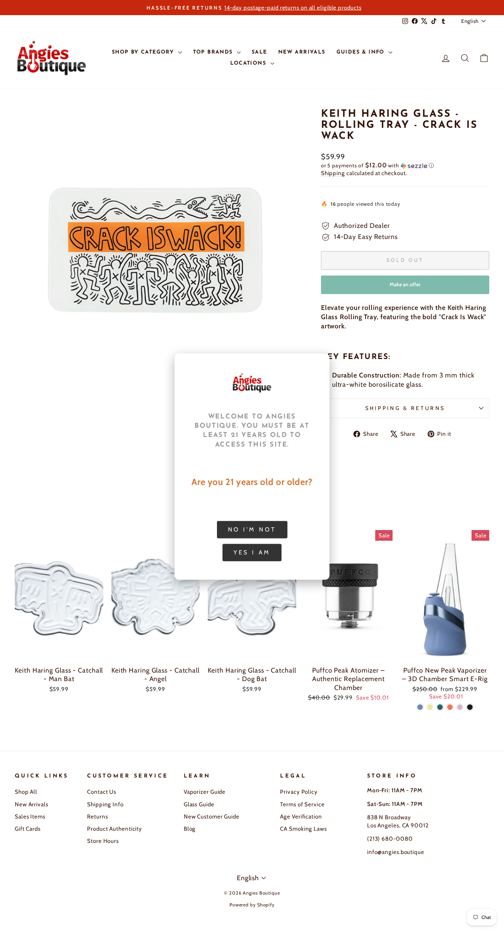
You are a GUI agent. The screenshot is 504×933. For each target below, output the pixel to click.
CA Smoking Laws (303, 828)
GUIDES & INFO (361, 52)
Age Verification (301, 816)
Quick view (59, 653)
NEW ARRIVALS (301, 52)
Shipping (333, 173)
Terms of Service (302, 804)
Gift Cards (28, 828)
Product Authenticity (114, 828)
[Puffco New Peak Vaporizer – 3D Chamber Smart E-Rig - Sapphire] (420, 707)
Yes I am (252, 552)
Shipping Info (105, 804)
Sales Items (30, 816)
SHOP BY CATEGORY (144, 52)
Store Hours (103, 840)
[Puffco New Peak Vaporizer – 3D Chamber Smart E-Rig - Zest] (430, 707)
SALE (259, 52)
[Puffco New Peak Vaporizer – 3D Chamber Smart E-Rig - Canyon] (449, 707)
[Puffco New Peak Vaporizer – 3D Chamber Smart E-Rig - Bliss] (459, 707)
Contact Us (101, 791)
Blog (190, 828)
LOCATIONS (249, 63)
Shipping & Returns (405, 408)
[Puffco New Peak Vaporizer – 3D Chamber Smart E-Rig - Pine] (439, 707)
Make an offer (405, 287)
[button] (405, 165)
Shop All (26, 791)
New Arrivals (31, 804)
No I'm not (252, 529)
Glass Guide (199, 804)
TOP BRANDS (214, 52)
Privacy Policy (299, 791)
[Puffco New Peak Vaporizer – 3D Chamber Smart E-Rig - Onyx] (469, 707)
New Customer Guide (211, 816)
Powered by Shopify (252, 905)
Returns (97, 816)
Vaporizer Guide (205, 791)
